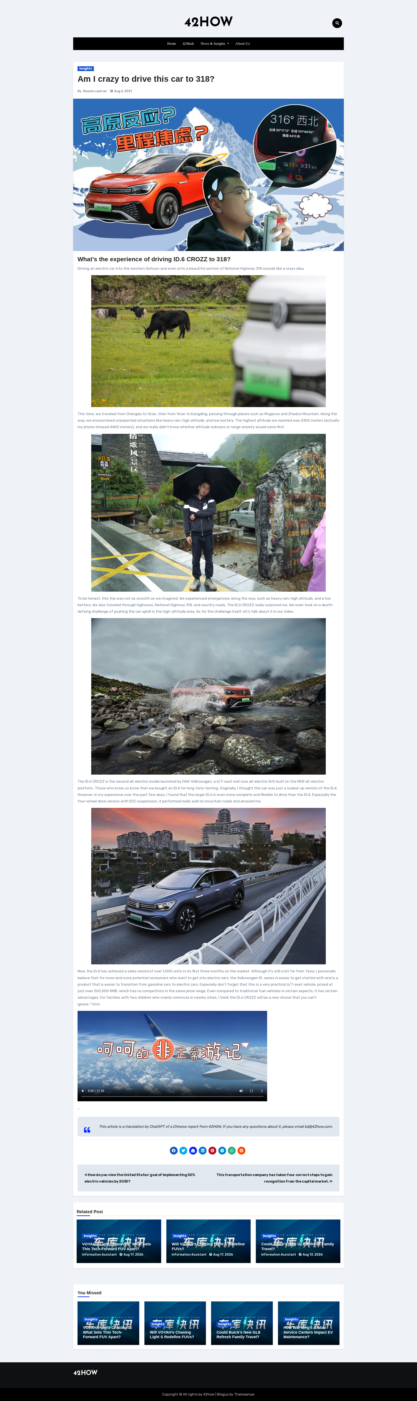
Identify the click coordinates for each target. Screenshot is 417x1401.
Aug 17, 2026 (133, 1254)
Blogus (222, 1394)
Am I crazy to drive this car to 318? (146, 78)
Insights (85, 68)
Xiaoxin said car (95, 91)
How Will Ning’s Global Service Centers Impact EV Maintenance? (308, 1332)
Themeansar (244, 1394)
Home (171, 43)
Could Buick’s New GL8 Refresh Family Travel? (238, 1334)
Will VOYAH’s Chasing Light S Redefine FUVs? (172, 1334)
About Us (242, 43)
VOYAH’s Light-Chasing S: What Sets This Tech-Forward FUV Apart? (116, 1246)
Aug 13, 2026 (313, 1254)
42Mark (188, 43)
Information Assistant (99, 1254)
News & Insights (213, 43)
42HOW (208, 23)
